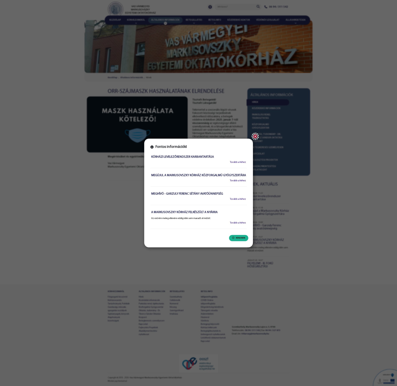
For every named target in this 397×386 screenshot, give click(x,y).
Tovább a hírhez (238, 162)
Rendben (240, 238)
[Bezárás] (255, 136)
